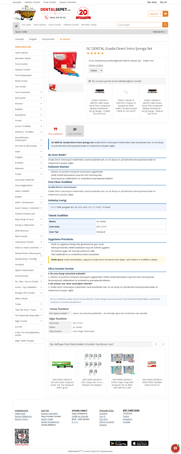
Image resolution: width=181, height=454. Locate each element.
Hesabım (103, 413)
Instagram (127, 419)
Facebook (127, 413)
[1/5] (88, 53)
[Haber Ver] (148, 61)
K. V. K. (75, 422)
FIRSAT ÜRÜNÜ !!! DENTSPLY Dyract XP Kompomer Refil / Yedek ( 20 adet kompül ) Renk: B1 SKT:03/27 (126, 105)
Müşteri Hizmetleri (49, 413)
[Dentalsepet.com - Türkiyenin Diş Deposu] (54, 20)
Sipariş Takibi (47, 419)
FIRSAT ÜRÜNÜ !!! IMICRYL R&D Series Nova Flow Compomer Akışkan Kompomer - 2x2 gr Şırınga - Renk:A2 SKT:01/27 (152, 107)
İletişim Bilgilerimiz (23, 416)
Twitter (126, 416)
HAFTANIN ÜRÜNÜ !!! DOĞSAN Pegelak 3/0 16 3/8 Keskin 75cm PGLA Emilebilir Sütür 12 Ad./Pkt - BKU (152, 385)
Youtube (126, 422)
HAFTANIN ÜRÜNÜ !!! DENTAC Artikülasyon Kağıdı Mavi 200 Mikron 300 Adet (122, 383)
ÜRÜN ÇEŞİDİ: (96, 65)
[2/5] (89, 53)
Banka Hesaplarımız (50, 422)
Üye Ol (163, 2)
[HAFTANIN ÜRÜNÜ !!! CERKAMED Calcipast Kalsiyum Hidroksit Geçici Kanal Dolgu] (92, 364)
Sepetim (155, 13)
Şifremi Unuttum (106, 422)
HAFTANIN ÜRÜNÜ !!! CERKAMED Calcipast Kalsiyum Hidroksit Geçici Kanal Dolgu (92, 383)
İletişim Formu (21, 419)
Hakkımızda (20, 413)
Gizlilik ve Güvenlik (80, 416)
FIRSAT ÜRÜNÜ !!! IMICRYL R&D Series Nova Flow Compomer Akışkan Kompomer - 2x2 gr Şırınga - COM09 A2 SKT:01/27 (99, 107)
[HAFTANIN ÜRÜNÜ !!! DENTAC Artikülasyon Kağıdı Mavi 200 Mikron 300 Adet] (122, 364)
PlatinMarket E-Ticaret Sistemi (82, 451)
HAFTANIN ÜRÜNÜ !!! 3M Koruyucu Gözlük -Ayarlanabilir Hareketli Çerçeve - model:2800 (62, 383)
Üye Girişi (152, 2)
